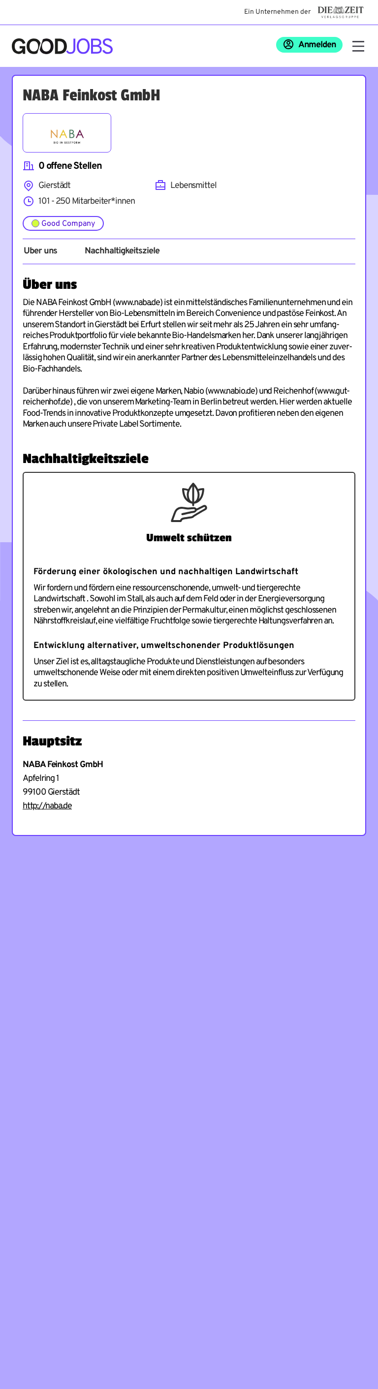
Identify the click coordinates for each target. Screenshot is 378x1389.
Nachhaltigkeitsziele (122, 251)
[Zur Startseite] (62, 46)
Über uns (40, 251)
